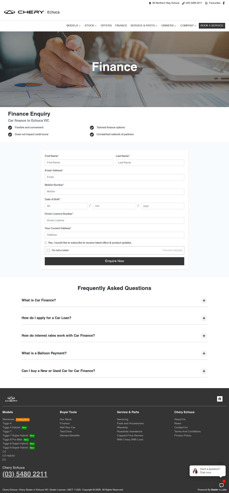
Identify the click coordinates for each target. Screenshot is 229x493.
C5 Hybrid (9, 456)
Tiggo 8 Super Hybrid (15, 443)
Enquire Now (114, 261)
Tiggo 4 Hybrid (11, 427)
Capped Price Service (130, 435)
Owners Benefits (69, 435)
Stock (89, 25)
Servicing (122, 419)
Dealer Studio (218, 490)
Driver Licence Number (59, 214)
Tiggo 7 (7, 431)
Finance (121, 25)
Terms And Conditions (187, 431)
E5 (4, 460)
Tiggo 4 (7, 423)
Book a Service (212, 25)
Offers (106, 25)
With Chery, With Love (130, 439)
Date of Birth (53, 199)
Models (72, 25)
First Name (52, 156)
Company (187, 25)
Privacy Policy (182, 435)
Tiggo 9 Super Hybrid (15, 447)
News (177, 423)
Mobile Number (54, 185)
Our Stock (66, 419)
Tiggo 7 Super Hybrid (15, 435)
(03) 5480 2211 (194, 3)
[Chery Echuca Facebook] (224, 3)
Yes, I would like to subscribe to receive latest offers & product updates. (90, 243)
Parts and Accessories (130, 423)
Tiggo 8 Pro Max (12, 439)
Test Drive (66, 431)
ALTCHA (178, 250)
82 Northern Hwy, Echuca (166, 3)
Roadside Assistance (129, 431)
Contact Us (181, 427)
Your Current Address (58, 228)
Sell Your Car (67, 427)
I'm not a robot (60, 250)
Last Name (123, 156)
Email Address (54, 170)
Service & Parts (143, 25)
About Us (179, 419)
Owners (167, 25)
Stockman (8, 419)
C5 (4, 451)
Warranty (122, 427)
